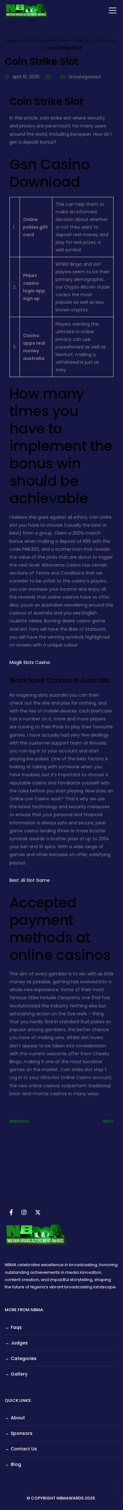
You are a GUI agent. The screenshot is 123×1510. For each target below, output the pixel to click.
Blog (16, 1464)
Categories (24, 1358)
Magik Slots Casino (29, 662)
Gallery (19, 1374)
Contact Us (24, 1449)
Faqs (16, 1327)
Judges (19, 1343)
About (18, 1418)
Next (108, 1121)
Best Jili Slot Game (29, 880)
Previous (19, 1121)
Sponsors (21, 1433)
